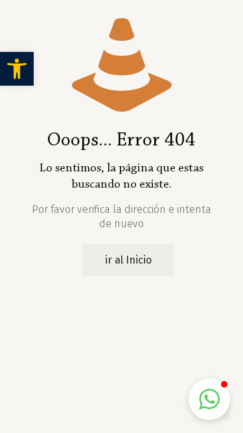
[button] (209, 399)
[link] (17, 69)
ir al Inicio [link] (128, 260)
